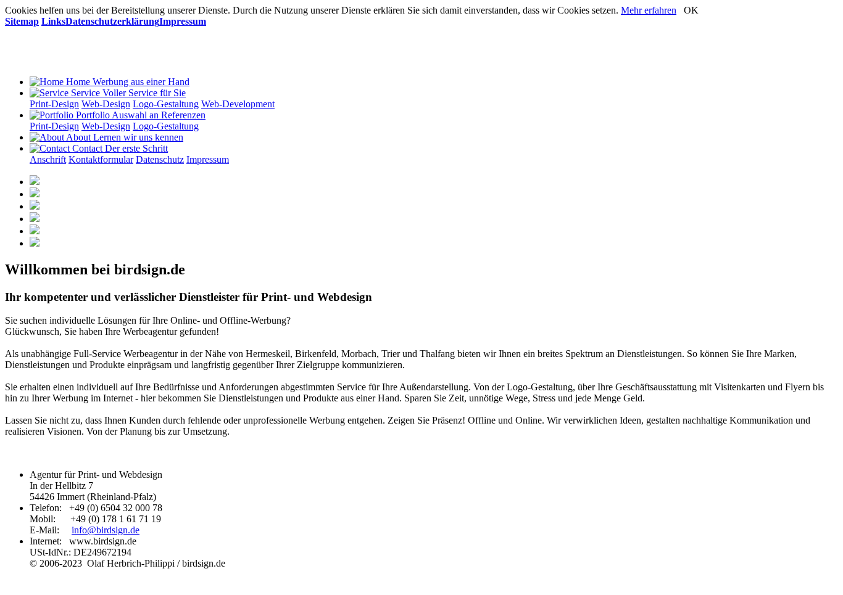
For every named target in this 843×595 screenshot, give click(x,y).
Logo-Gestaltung (166, 104)
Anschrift (48, 159)
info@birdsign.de (105, 530)
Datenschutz (160, 159)
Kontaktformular (101, 159)
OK (691, 10)
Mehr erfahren (648, 10)
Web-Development (238, 104)
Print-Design (54, 104)
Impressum (207, 159)
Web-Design (105, 104)
